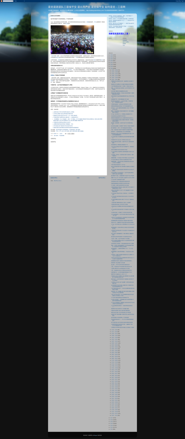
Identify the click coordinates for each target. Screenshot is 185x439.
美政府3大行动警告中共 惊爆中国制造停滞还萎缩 (122, 84)
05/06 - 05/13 (115, 383)
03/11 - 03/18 (115, 398)
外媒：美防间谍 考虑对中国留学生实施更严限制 (122, 129)
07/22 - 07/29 (115, 362)
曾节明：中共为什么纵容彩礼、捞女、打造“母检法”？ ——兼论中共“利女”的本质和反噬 (121, 16)
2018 (111, 68)
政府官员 (57, 57)
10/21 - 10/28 (115, 337)
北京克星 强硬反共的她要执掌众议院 (119, 91)
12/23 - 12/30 (115, 71)
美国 (88, 22)
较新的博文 (54, 178)
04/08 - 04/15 (115, 390)
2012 (111, 427)
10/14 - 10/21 (115, 339)
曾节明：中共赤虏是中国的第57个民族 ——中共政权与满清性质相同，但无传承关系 (121, 27)
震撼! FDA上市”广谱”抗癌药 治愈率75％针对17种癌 (122, 177)
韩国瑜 (52, 75)
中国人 (70, 69)
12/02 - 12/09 (115, 77)
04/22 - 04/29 (115, 386)
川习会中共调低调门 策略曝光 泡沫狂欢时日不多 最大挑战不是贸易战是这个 (122, 303)
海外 (52, 80)
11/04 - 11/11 (115, 333)
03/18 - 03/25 (115, 396)
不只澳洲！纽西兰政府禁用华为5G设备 (120, 185)
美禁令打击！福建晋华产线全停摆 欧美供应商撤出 (122, 222)
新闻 (59, 60)
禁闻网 (124, 43)
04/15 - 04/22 (115, 388)
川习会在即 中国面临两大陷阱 (118, 179)
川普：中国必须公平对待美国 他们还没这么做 (121, 266)
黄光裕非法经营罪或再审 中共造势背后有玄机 (121, 236)
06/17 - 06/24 (115, 371)
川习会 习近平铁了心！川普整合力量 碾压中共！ (122, 114)
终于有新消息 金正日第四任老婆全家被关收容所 (122, 322)
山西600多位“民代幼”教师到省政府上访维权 (63, 112)
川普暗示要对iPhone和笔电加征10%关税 (120, 268)
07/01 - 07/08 (115, 367)
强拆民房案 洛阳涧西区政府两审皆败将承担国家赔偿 (66, 127)
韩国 (78, 131)
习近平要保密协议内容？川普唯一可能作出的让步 (122, 86)
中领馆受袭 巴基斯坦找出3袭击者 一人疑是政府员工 (65, 117)
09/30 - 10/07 (115, 343)
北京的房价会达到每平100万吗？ (118, 116)
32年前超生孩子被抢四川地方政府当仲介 (63, 125)
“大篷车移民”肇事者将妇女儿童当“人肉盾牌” (121, 202)
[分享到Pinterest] (73, 133)
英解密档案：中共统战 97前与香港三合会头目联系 (122, 157)
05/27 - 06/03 (115, 377)
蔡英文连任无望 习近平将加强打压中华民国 (121, 312)
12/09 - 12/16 (115, 75)
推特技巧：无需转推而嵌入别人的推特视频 (120, 131)
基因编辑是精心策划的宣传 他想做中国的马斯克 (122, 220)
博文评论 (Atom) (57, 180)
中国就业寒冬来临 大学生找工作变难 (119, 204)
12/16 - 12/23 (115, 73)
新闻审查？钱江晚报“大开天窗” (118, 262)
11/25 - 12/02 (115, 79)
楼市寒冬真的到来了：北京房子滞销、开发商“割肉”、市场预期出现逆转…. (122, 102)
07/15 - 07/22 (115, 364)
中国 (77, 57)
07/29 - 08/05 (115, 360)
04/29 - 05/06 (115, 385)
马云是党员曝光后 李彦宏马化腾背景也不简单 (121, 159)
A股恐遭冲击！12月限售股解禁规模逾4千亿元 (121, 272)
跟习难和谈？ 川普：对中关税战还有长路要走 (121, 127)
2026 (111, 55)
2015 (111, 421)
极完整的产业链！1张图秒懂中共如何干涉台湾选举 (122, 175)
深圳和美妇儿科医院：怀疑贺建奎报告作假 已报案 (122, 243)
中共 (95, 22)
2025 (111, 57)
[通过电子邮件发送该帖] (65, 133)
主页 (78, 178)
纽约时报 (75, 131)
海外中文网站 (126, 42)
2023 (111, 60)
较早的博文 (102, 178)
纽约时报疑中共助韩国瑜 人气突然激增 (65, 129)
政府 (68, 131)
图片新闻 (78, 129)
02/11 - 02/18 (115, 406)
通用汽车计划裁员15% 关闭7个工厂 (119, 274)
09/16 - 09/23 (115, 346)
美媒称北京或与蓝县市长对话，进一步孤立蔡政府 (65, 115)
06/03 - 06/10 (115, 375)
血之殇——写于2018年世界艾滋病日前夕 (120, 264)
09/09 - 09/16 (115, 348)
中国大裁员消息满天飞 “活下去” (118, 164)
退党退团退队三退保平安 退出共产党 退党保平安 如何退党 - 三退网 (86, 6)
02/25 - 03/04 (115, 402)
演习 (102, 60)
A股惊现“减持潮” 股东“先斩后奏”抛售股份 (120, 310)
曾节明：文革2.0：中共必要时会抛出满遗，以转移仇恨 (121, 18)
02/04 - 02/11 (115, 407)
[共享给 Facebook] (72, 133)
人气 (60, 131)
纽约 (53, 55)
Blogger (95, 435)
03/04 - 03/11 (115, 400)
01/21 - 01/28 (115, 411)
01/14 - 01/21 (115, 413)
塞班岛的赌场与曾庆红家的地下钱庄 (119, 149)
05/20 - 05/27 (115, 379)
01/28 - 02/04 (115, 409)
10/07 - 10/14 (115, 341)
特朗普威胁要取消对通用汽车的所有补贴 (120, 183)
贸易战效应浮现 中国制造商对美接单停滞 (120, 181)
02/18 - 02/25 (115, 404)
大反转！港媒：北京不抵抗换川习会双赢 (120, 238)
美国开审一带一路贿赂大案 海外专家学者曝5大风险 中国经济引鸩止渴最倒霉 (122, 292)
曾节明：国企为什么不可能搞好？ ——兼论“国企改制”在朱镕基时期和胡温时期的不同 (121, 24)
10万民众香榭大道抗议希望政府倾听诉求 (63, 113)
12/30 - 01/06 (115, 70)
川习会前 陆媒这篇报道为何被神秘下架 (120, 297)
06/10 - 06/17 (115, 373)
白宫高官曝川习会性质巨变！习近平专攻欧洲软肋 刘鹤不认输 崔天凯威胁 (122, 173)
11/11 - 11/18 (115, 331)
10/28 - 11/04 (115, 335)
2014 (111, 423)
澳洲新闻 (125, 40)
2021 (111, 62)
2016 (111, 419)
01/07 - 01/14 (115, 415)
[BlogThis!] (69, 133)
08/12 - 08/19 (115, 356)
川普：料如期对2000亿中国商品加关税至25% (121, 270)
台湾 (66, 23)
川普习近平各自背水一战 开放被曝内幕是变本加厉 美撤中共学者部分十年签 (122, 295)
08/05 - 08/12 (115, 358)
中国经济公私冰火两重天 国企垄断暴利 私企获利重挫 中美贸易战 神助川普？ (122, 277)
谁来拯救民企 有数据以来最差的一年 (119, 144)
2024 (111, 58)
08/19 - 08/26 (115, 354)
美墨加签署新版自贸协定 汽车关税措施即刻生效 (122, 106)
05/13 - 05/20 (115, 381)
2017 (111, 417)
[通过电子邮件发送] (68, 133)
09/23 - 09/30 (115, 345)
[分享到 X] (71, 133)
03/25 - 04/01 (115, 394)
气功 (124, 45)
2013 (111, 425)
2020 (111, 64)
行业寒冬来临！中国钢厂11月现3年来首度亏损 (121, 212)
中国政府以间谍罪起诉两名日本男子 (62, 122)
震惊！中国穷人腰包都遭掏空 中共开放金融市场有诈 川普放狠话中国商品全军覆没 (122, 246)
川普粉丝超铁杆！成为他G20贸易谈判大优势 (121, 104)
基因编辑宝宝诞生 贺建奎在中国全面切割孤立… (122, 260)
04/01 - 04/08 (115, 392)
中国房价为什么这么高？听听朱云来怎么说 (120, 139)
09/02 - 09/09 (115, 350)
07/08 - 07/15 (115, 366)
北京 (63, 131)
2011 (111, 429)
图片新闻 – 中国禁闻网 (59, 135)
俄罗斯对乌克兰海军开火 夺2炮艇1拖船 (120, 308)
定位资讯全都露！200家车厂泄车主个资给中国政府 (122, 126)
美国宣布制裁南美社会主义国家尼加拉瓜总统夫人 (122, 117)
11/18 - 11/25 (115, 329)
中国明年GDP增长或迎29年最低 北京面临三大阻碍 (122, 327)
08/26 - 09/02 (115, 352)
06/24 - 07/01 (115, 369)
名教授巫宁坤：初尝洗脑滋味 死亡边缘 (120, 99)
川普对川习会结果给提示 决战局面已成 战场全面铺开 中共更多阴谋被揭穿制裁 (122, 218)
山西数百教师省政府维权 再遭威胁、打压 (63, 124)
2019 (111, 66)
